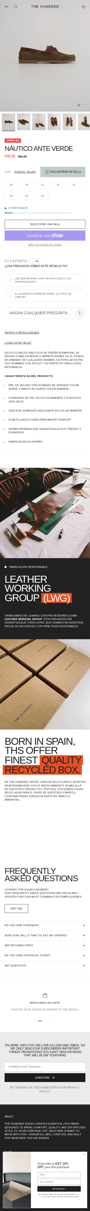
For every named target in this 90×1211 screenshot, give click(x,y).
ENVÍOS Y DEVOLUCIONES (22, 332)
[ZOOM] (79, 105)
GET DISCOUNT (59, 1188)
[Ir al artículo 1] (8, 121)
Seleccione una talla (45, 224)
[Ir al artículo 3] (39, 121)
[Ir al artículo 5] (69, 121)
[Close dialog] (84, 1154)
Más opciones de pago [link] (45, 244)
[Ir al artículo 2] (23, 121)
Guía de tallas (25, 171)
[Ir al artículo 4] (54, 121)
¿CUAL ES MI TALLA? (18, 342)
